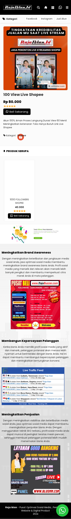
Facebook (31, 18)
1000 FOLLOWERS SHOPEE (19, 201)
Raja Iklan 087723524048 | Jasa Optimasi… (28, 377)
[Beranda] (46, 8)
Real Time (32, 404)
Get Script (23, 404)
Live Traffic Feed (33, 370)
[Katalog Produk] (53, 8)
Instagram (47, 18)
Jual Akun (61, 18)
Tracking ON (42, 404)
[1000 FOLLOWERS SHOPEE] (19, 178)
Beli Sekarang (18, 112)
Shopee (20, 135)
